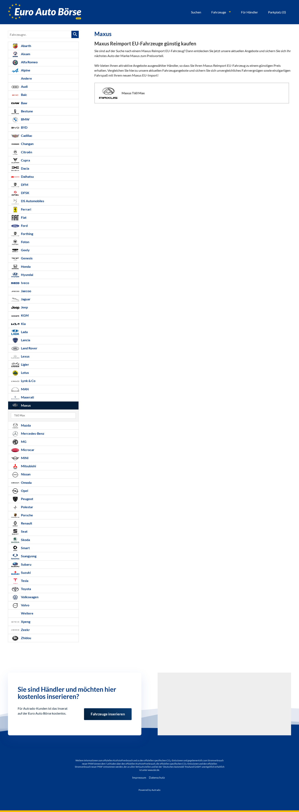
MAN (24, 389)
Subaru (25, 564)
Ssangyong (28, 556)
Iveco (24, 283)
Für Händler (249, 12)
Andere (26, 78)
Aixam (25, 54)
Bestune (26, 111)
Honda (25, 266)
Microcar (27, 450)
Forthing (26, 234)
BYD (23, 127)
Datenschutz (157, 777)
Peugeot (26, 499)
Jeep (24, 307)
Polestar (26, 507)
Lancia (25, 340)
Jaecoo (25, 291)
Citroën (26, 152)
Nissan (25, 474)
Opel (24, 491)
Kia (23, 324)
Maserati (27, 397)
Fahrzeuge (218, 12)
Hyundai (26, 275)
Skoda (25, 540)
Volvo (24, 605)
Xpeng (25, 621)
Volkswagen (29, 597)
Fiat (23, 217)
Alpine (25, 70)
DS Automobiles (32, 201)
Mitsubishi (28, 466)
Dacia (24, 168)
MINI (24, 458)
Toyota (25, 589)
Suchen (196, 12)
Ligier (24, 364)
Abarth (25, 46)
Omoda (26, 482)
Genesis (26, 258)
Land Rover (28, 348)
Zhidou (25, 638)
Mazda (25, 425)
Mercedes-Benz (32, 433)
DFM (24, 185)
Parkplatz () (277, 12)
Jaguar (25, 299)
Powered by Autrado (149, 789)
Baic (23, 95)
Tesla (24, 581)
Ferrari (25, 209)
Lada (24, 332)
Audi (24, 86)
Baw (23, 103)
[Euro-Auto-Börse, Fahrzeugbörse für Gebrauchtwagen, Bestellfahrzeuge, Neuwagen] (44, 12)
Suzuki (25, 572)
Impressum (139, 777)
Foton (24, 242)
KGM (24, 315)
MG (23, 441)
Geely (25, 250)
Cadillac (26, 135)
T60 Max (19, 415)
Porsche (26, 515)
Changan (27, 144)
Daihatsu (27, 176)
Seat (23, 531)
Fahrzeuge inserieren (108, 713)
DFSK (24, 193)
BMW (24, 119)
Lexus (24, 356)
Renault (26, 523)
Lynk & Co (27, 381)
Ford (24, 225)
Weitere (26, 613)
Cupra (25, 160)
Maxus (25, 405)
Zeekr (25, 630)
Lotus (24, 372)
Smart (25, 548)
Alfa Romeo (29, 62)
